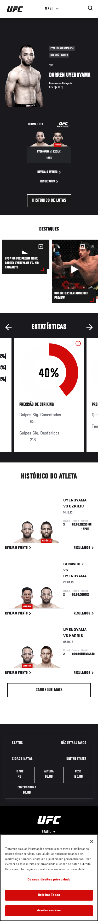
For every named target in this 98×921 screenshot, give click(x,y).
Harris (76, 636)
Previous (8, 327)
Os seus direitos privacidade (49, 880)
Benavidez (73, 564)
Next (89, 327)
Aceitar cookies (49, 910)
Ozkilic (76, 506)
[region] (49, 877)
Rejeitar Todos (49, 895)
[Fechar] (91, 841)
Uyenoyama (75, 500)
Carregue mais (49, 690)
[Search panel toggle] (90, 8)
